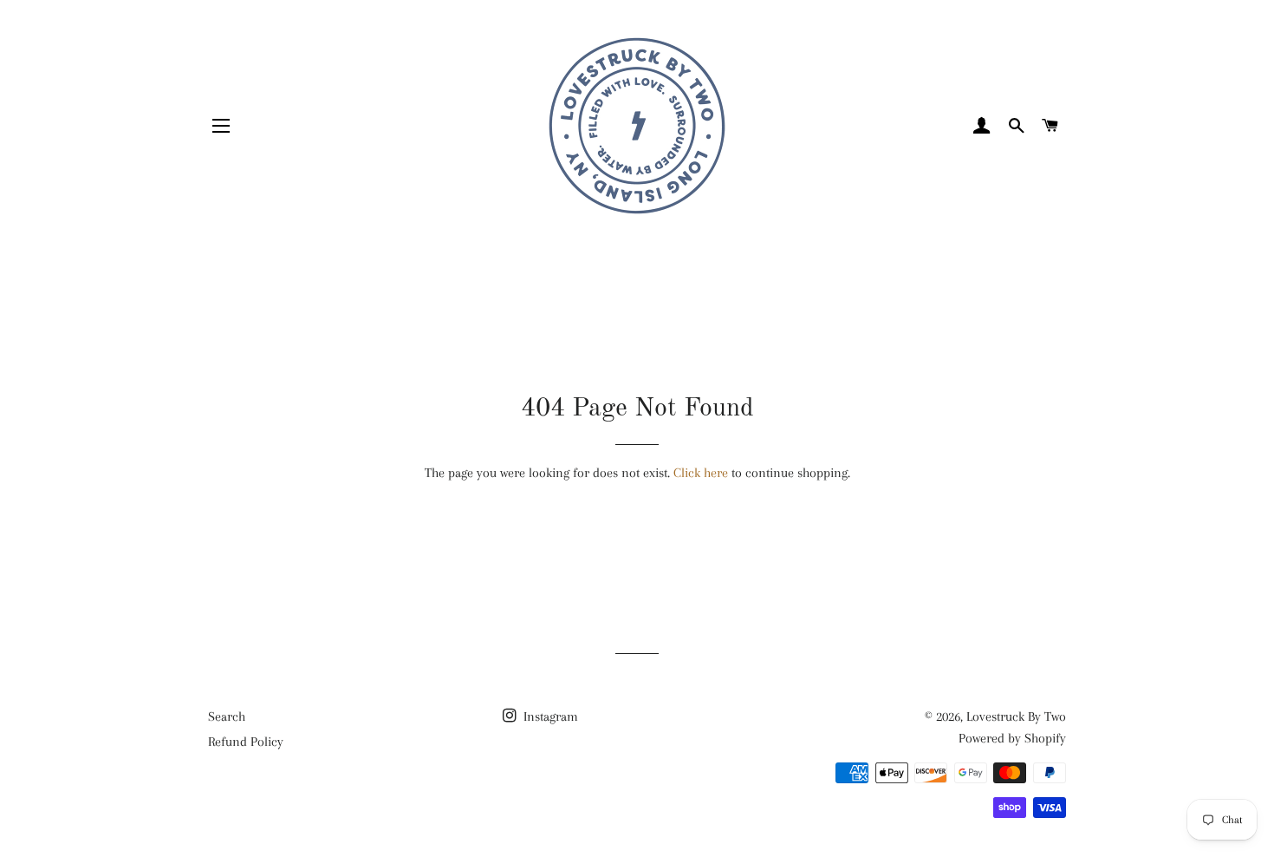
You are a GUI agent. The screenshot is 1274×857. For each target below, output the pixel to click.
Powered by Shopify (1012, 738)
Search (226, 716)
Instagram (549, 716)
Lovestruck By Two (1016, 716)
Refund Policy (245, 741)
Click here (700, 473)
